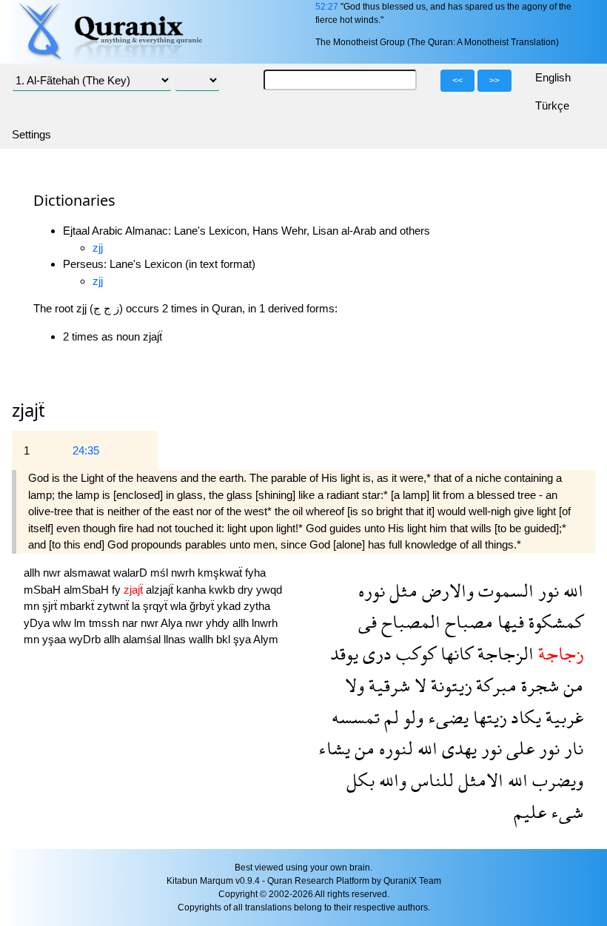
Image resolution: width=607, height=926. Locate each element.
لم (389, 717)
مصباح (466, 621)
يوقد (344, 653)
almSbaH (88, 589)
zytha (257, 606)
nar (131, 623)
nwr (53, 572)
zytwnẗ (114, 606)
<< (457, 81)
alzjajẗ (161, 589)
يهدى (457, 748)
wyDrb (86, 639)
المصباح (408, 621)
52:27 (326, 6)
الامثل (478, 780)
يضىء (446, 717)
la (137, 606)
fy (118, 589)
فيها (508, 621)
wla (180, 606)
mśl (160, 572)
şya (243, 639)
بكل (360, 780)
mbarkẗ (78, 606)
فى (367, 621)
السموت (504, 590)
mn (33, 606)
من (571, 685)
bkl (224, 639)
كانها (454, 653)
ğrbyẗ (203, 606)
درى (375, 653)
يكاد (523, 717)
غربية (562, 717)
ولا (354, 685)
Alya (173, 623)
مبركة (494, 685)
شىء (564, 812)
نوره (371, 590)
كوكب (414, 653)
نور (546, 590)
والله (390, 780)
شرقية (387, 685)
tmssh (105, 623)
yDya (38, 623)
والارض (445, 590)
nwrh (184, 572)
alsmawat (88, 572)
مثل (401, 590)
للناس (430, 780)
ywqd (269, 589)
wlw (63, 623)
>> (494, 81)
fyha (255, 572)
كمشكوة (553, 621)
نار (571, 748)
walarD (131, 572)
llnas (176, 639)
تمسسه (356, 717)
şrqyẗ (156, 606)
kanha (192, 589)
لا (418, 685)
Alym (265, 639)
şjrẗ (51, 606)
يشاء (334, 748)
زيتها (487, 717)
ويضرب (555, 780)
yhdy (219, 623)
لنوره (394, 748)
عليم (530, 812)
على (518, 748)
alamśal (143, 639)
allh (33, 572)
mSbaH (44, 589)
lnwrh (265, 623)
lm (81, 623)
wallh (202, 639)
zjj (98, 247)
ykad (230, 606)
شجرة (538, 685)
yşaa (55, 639)
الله (571, 590)
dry (247, 589)
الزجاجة (503, 653)
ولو (411, 717)
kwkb (223, 589)
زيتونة (449, 685)
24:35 (86, 450)
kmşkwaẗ (221, 572)
